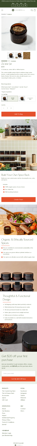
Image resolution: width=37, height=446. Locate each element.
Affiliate (23, 400)
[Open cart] (35, 10)
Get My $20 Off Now (18, 379)
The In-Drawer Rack (8, 393)
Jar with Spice (27, 99)
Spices (4, 398)
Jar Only (9, 99)
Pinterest (23, 398)
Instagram (24, 393)
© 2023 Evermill (18, 443)
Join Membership (7, 435)
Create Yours (18, 199)
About (4, 409)
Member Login (6, 433)
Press (3, 413)
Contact (23, 409)
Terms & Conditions (8, 422)
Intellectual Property (8, 418)
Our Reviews (6, 411)
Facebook (24, 391)
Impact (4, 415)
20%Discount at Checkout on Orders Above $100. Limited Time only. (19, 1)
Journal (4, 424)
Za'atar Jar (9, 14)
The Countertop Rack (8, 391)
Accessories (3, 14)
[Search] (32, 10)
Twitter (23, 395)
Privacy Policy (6, 420)
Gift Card (5, 400)
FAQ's (22, 411)
